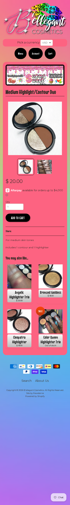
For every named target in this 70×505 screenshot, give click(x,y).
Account (35, 53)
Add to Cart (18, 218)
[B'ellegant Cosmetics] (35, 33)
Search (27, 380)
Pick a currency (28, 42)
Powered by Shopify (35, 396)
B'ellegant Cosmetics (34, 390)
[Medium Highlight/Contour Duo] (25, 166)
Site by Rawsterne (35, 393)
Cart (50, 53)
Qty (8, 201)
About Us (42, 380)
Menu (20, 53)
